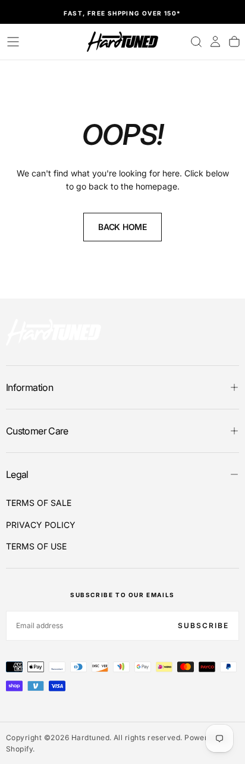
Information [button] (29, 387)
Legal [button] (17, 474)
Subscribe (203, 625)
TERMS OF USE (36, 546)
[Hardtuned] (53, 332)
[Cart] (234, 41)
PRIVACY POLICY (41, 525)
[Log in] (215, 41)
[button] (13, 42)
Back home (122, 227)
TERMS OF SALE (38, 503)
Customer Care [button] (37, 431)
